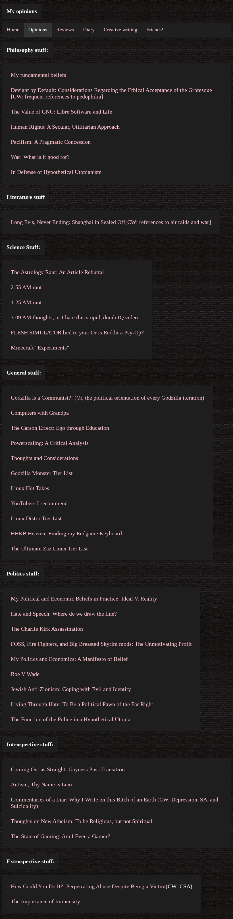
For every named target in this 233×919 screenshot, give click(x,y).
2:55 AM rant (26, 287)
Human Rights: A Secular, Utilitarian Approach (65, 127)
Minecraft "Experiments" (40, 347)
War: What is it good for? (40, 157)
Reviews (65, 29)
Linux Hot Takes (30, 488)
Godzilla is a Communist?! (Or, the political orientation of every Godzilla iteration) (107, 397)
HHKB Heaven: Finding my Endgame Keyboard (66, 533)
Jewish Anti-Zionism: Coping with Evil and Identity (71, 689)
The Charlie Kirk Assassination (47, 629)
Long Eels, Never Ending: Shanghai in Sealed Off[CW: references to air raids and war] (111, 222)
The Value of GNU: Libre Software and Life (61, 111)
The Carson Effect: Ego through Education (60, 428)
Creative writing (120, 29)
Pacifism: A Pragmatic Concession (51, 142)
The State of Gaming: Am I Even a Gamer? (60, 836)
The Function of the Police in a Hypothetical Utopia (70, 719)
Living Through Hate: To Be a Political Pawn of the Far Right (82, 704)
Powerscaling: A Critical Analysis (50, 443)
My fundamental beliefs (38, 75)
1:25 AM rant (26, 302)
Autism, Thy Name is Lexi (41, 784)
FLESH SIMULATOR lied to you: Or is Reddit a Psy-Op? (77, 332)
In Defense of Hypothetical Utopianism (56, 172)
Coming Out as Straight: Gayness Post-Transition (68, 769)
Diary (89, 29)
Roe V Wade (25, 674)
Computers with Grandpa (40, 413)
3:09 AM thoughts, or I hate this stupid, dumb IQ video (74, 317)
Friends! (154, 29)
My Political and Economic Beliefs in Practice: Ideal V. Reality (84, 598)
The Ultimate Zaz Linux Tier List (49, 548)
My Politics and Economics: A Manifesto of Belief (69, 659)
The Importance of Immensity (45, 901)
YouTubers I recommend (39, 503)
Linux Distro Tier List (36, 518)
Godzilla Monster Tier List (42, 473)
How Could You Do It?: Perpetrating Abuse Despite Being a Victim (88, 886)
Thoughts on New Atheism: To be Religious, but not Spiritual (81, 821)
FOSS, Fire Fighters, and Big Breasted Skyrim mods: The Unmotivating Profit (101, 644)
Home (13, 29)
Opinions (37, 29)
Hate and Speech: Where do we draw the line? (64, 613)
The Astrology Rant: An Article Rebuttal (57, 272)
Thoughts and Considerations (44, 458)
